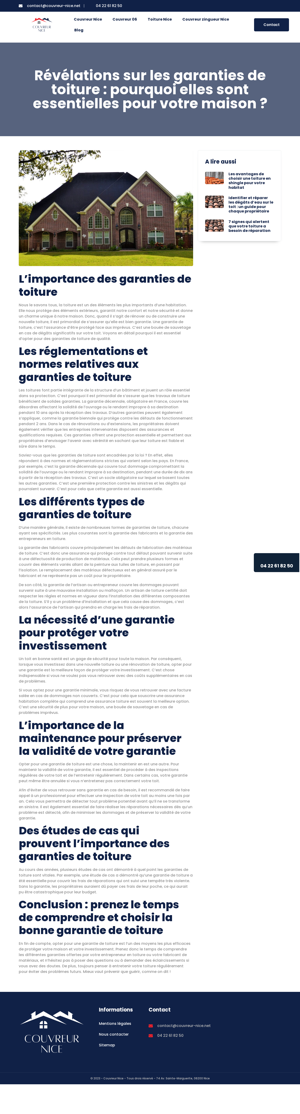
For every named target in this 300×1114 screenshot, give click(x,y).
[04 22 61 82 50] (276, 558)
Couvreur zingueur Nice (205, 19)
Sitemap (107, 1045)
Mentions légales (115, 1023)
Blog (78, 30)
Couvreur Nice (88, 19)
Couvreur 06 (124, 19)
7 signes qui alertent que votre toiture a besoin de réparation (249, 226)
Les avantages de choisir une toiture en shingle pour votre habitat (250, 180)
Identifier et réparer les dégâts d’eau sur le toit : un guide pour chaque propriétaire (251, 204)
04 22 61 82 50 (276, 565)
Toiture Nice (160, 19)
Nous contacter (114, 1034)
